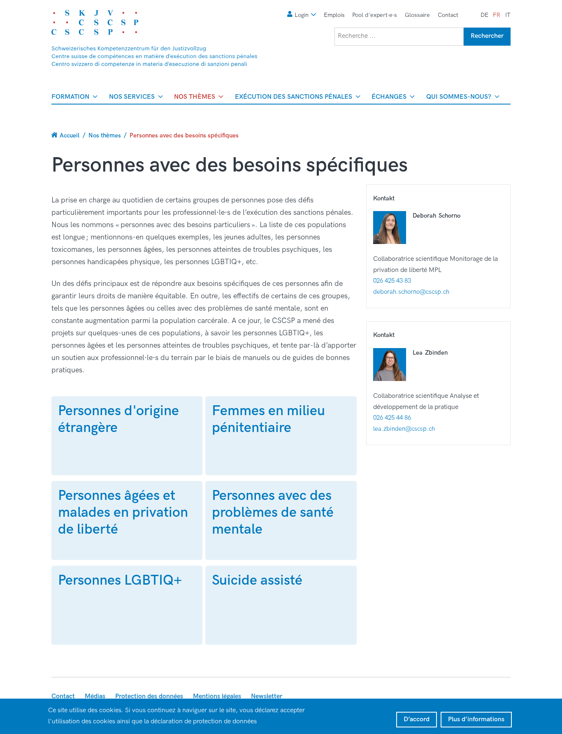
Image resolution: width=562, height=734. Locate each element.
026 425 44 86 (392, 417)
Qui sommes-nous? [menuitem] (458, 98)
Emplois (334, 15)
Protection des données (149, 696)
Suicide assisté (257, 580)
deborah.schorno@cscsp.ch (411, 291)
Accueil (69, 135)
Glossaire (417, 15)
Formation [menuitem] (70, 98)
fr (496, 15)
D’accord (417, 719)
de (484, 15)
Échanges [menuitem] (389, 98)
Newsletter (266, 696)
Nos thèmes (104, 135)
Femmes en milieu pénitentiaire (268, 419)
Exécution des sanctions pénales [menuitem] (293, 98)
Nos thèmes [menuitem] (194, 98)
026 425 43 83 (392, 280)
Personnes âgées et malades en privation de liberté (123, 512)
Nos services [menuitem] (132, 98)
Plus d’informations (476, 719)
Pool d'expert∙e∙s (374, 15)
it (508, 15)
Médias (95, 696)
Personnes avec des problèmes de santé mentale (273, 512)
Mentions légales (217, 696)
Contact (448, 15)
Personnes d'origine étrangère (118, 419)
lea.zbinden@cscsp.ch (404, 428)
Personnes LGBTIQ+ (120, 580)
